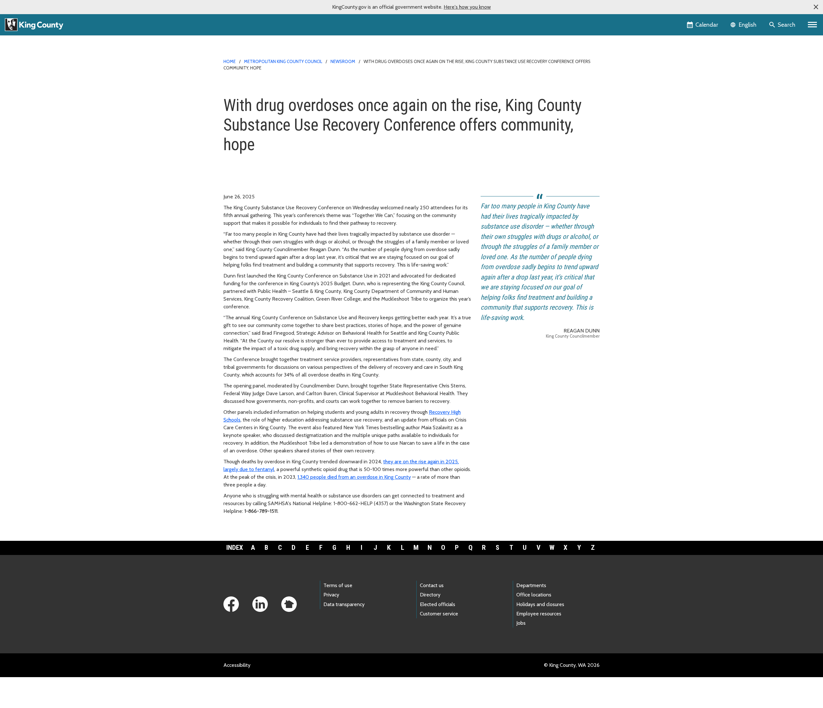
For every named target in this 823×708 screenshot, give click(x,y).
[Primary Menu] (812, 24)
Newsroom (342, 61)
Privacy (331, 595)
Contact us (432, 585)
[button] (816, 7)
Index (234, 547)
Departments (531, 585)
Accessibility (236, 665)
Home (229, 61)
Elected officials (437, 604)
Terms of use (337, 585)
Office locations (533, 595)
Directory (430, 595)
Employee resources (538, 614)
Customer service (439, 614)
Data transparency (344, 604)
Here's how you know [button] (467, 7)
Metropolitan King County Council (283, 61)
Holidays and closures (540, 604)
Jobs (521, 623)
